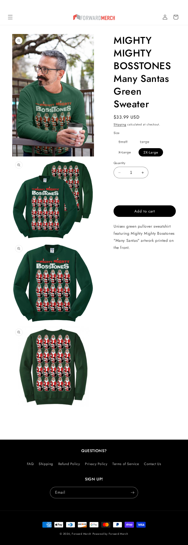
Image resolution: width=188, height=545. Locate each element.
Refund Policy (69, 463)
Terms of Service (125, 463)
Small (125, 142)
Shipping (120, 124)
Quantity (119, 163)
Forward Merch (81, 534)
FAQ (30, 463)
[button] (10, 17)
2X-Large (150, 152)
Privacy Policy (96, 463)
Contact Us (152, 463)
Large (147, 142)
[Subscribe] (132, 492)
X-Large (127, 153)
